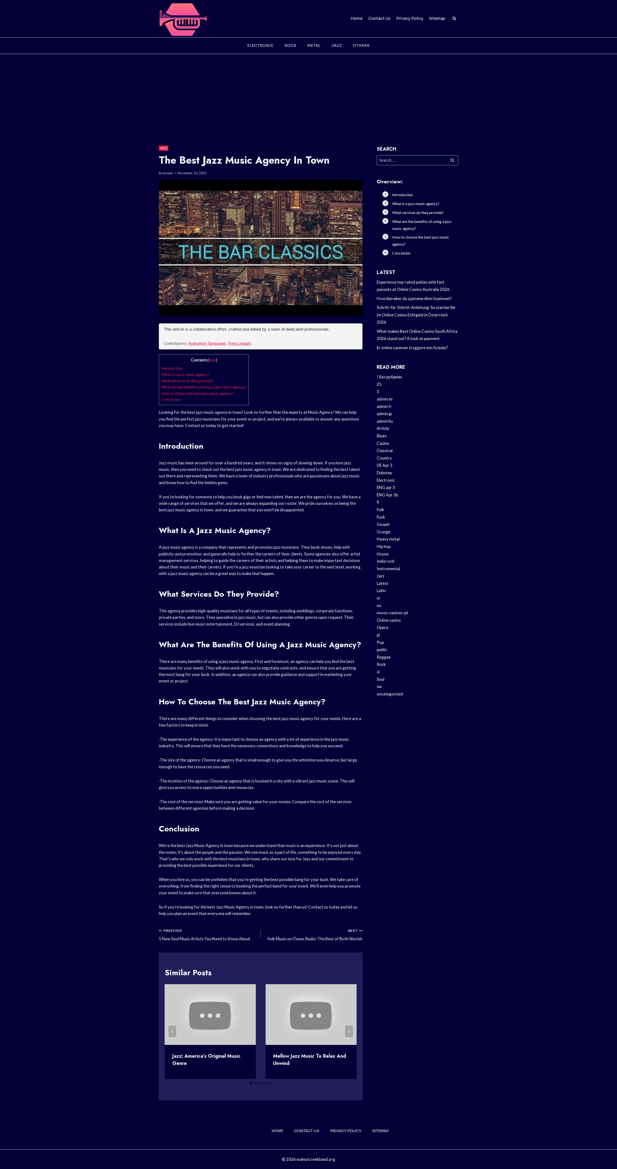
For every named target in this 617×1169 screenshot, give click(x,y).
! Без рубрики (389, 376)
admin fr (384, 406)
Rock (290, 45)
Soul (380, 679)
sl (378, 671)
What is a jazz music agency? (185, 374)
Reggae (384, 657)
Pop (380, 642)
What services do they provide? (187, 380)
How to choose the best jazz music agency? (197, 393)
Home (356, 18)
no (379, 605)
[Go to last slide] (172, 1031)
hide (212, 360)
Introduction (171, 368)
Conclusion (170, 399)
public (382, 649)
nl (378, 598)
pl (378, 634)
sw (379, 686)
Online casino (389, 620)
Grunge (383, 531)
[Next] (349, 1031)
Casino (383, 443)
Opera (382, 627)
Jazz (336, 45)
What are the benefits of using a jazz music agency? (203, 387)
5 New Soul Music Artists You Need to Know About (204, 935)
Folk (380, 509)
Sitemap (437, 18)
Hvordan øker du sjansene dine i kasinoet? (414, 298)
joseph (168, 173)
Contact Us (379, 18)
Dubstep (384, 472)
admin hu (385, 421)
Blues (382, 435)
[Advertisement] (308, 90)
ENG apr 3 (386, 487)
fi (378, 502)
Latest (382, 583)
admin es (385, 398)
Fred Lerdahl (239, 343)
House (383, 553)
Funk (381, 517)
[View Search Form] (454, 18)
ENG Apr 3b (387, 494)
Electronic (260, 45)
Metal (314, 45)
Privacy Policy (409, 18)
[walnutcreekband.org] (183, 18)
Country (384, 458)
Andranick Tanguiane (207, 343)
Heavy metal (388, 538)
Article (383, 428)
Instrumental (388, 568)
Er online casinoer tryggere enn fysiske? (412, 347)
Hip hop (383, 546)
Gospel (383, 524)
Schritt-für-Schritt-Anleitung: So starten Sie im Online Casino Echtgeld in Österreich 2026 (416, 315)
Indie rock (386, 561)
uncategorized (390, 693)
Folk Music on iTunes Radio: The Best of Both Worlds (315, 935)
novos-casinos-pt (392, 612)
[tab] (251, 1083)
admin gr (385, 413)
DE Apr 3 (384, 465)
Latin (381, 590)
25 (379, 384)
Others (361, 45)
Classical (385, 450)
